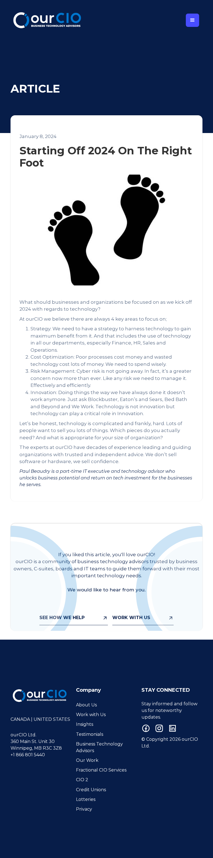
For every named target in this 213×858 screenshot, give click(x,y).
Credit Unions (91, 789)
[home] (47, 20)
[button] (192, 20)
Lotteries (85, 799)
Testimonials (89, 734)
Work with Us (91, 714)
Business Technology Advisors (99, 747)
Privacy (84, 809)
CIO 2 (82, 779)
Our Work (87, 760)
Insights (84, 724)
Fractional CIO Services (101, 770)
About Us (86, 705)
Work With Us (131, 617)
